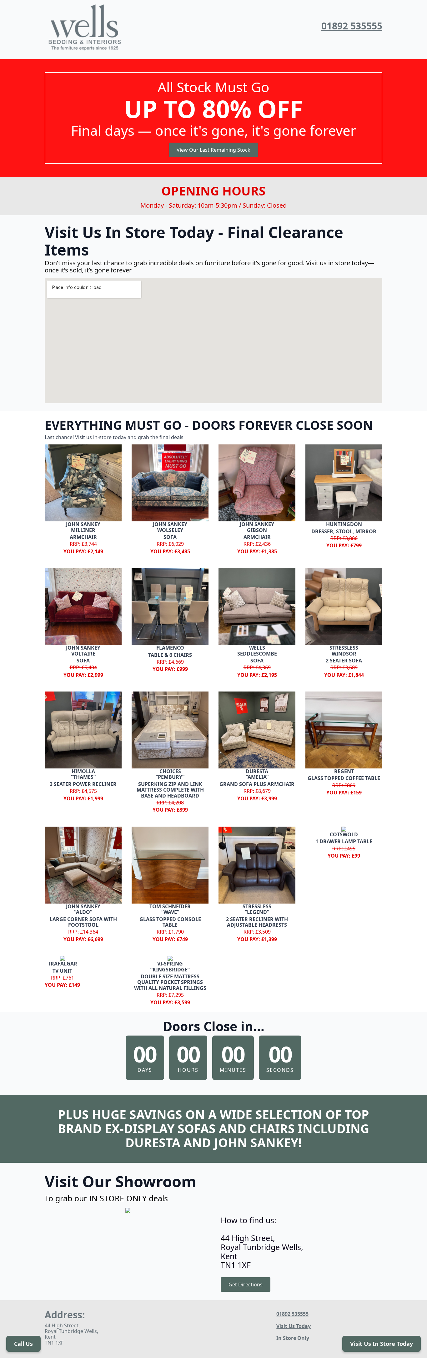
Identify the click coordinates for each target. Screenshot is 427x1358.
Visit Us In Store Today (381, 1343)
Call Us (23, 1343)
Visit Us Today (293, 1326)
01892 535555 (351, 26)
